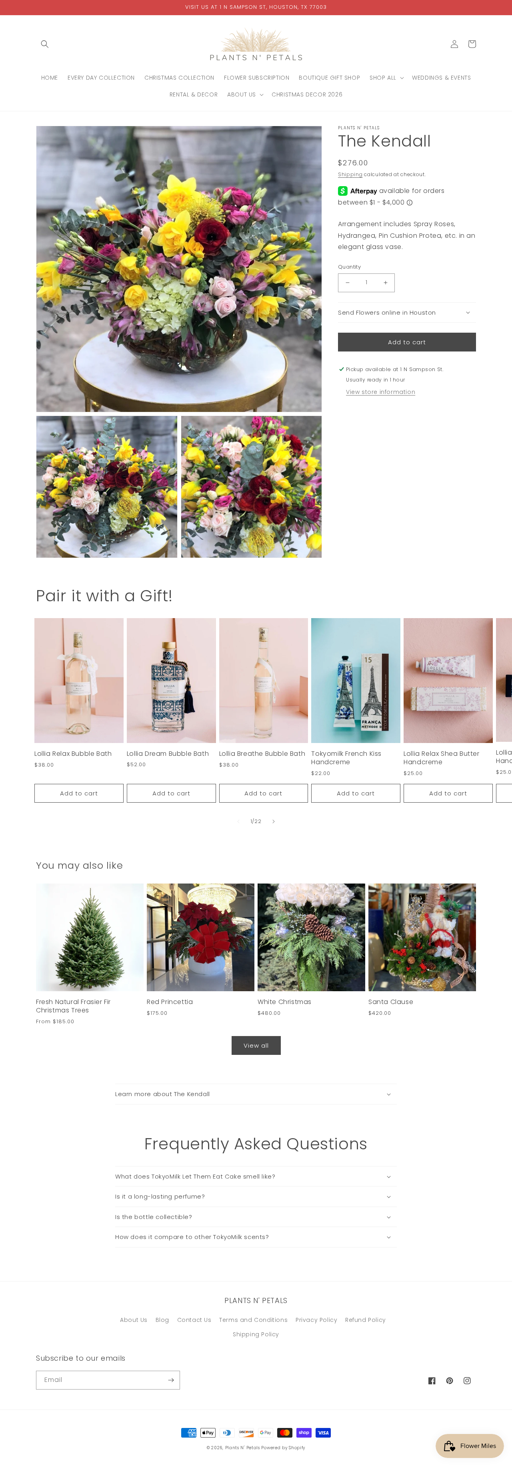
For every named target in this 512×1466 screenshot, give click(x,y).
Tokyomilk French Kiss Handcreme (346, 758)
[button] (45, 44)
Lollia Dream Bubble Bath (168, 754)
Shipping (350, 174)
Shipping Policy (256, 1334)
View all (256, 1045)
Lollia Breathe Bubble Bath (262, 754)
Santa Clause (390, 1002)
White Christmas (285, 1002)
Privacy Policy (316, 1320)
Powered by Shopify (283, 1448)
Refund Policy (365, 1320)
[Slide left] (238, 821)
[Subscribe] (171, 1380)
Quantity (349, 267)
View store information (380, 392)
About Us (134, 1320)
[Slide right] (273, 821)
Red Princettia (170, 1002)
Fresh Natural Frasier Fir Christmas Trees (73, 1006)
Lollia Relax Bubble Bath (73, 754)
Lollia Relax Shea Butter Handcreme (441, 758)
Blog (162, 1320)
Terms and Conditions (253, 1320)
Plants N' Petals (242, 1448)
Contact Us (194, 1320)
